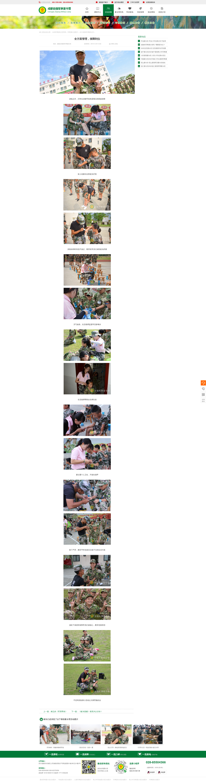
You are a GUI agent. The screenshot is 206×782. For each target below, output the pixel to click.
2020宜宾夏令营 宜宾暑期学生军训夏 (153, 48)
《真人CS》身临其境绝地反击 (117, 747)
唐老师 (152, 772)
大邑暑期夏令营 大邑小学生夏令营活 (153, 55)
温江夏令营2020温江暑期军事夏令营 (153, 66)
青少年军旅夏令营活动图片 (102, 779)
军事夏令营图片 (73, 32)
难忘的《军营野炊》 (59, 711)
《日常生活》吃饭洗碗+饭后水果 (148, 747)
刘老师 (163, 772)
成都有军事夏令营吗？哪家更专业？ (153, 45)
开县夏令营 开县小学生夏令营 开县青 (153, 41)
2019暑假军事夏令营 (87, 32)
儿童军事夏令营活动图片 (82, 779)
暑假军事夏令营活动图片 (48, 779)
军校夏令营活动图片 (65, 779)
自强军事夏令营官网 (59, 32)
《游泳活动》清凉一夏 (85, 747)
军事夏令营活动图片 (120, 779)
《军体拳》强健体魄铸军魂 (55, 747)
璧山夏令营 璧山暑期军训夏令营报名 (153, 62)
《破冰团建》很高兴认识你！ (90, 711)
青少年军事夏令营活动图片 (138, 779)
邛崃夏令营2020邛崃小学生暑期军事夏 (154, 59)
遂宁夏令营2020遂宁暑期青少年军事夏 (154, 52)
